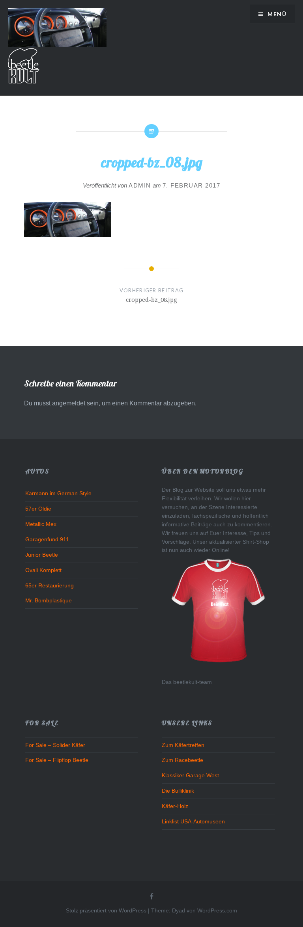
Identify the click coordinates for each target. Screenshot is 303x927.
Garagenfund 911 (47, 539)
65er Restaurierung (49, 586)
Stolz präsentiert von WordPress (106, 910)
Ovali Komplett (43, 570)
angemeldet (68, 403)
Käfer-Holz (175, 806)
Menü (276, 14)
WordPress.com (217, 910)
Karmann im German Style (58, 493)
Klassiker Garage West (190, 775)
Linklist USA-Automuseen (193, 822)
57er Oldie (38, 509)
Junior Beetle (41, 555)
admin (140, 185)
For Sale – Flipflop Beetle (56, 760)
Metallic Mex (40, 524)
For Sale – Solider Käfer (55, 745)
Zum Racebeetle (182, 760)
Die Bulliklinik (178, 791)
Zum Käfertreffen (183, 745)
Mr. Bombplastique (48, 601)
